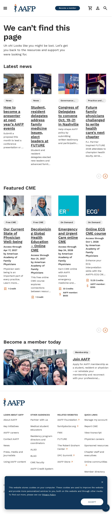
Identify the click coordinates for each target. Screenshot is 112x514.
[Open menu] (5, 8)
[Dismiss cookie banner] (102, 482)
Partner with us (39, 419)
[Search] (105, 8)
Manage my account (95, 419)
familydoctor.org (66, 426)
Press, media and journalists (13, 453)
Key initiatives (11, 426)
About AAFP (10, 419)
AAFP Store (63, 461)
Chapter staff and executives (94, 453)
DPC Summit (64, 455)
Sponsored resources (96, 445)
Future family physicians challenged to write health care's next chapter (95, 122)
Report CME (91, 426)
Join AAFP (81, 359)
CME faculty (37, 462)
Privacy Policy (48, 494)
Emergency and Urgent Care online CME (68, 235)
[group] (14, 111)
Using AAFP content (15, 461)
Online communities (95, 461)
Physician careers (94, 439)
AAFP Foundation (67, 419)
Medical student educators (39, 428)
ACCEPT (92, 502)
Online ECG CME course (96, 231)
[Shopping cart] (90, 8)
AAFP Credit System (41, 468)
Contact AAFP (11, 439)
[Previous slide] (99, 176)
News (7, 445)
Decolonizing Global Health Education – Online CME (41, 239)
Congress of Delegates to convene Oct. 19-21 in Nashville (68, 115)
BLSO (33, 456)
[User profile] (97, 8)
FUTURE (62, 439)
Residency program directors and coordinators (41, 440)
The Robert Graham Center (68, 447)
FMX (59, 432)
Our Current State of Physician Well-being (14, 235)
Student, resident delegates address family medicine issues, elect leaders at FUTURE (39, 126)
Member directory (94, 471)
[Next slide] (105, 176)
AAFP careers (11, 432)
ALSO (33, 449)
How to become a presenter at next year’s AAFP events (14, 117)
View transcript (93, 432)
